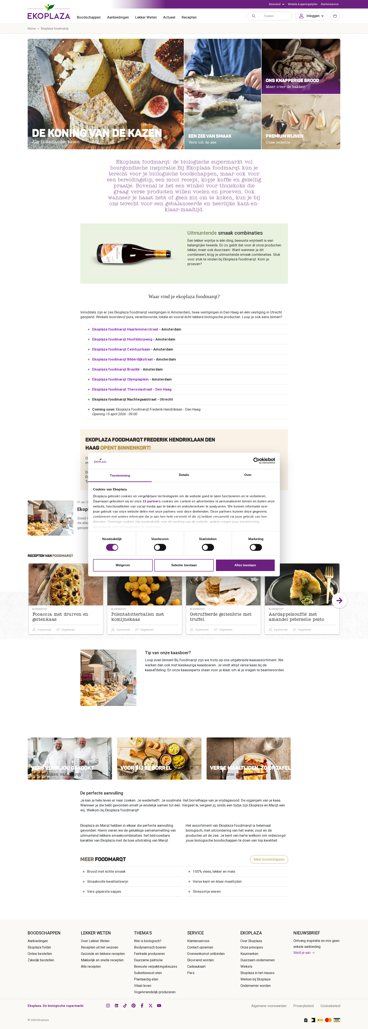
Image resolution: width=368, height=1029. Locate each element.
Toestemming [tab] (120, 475)
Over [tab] (248, 475)
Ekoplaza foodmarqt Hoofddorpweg (122, 339)
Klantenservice (330, 4)
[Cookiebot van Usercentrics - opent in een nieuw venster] (256, 461)
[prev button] (28, 600)
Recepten (189, 17)
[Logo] (49, 11)
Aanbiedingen (118, 17)
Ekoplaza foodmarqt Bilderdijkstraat (122, 359)
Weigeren (123, 565)
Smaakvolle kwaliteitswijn (107, 881)
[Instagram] (108, 1005)
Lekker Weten (146, 17)
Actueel (169, 17)
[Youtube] (159, 1005)
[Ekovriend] (276, 4)
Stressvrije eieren (207, 891)
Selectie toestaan (184, 565)
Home (32, 28)
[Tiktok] (125, 1005)
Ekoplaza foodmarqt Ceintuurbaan (121, 349)
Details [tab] (184, 475)
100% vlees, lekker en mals (214, 871)
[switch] (160, 547)
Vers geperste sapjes (104, 891)
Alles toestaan (245, 565)
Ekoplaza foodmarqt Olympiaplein (120, 379)
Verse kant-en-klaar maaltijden (217, 881)
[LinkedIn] (116, 1005)
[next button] (339, 600)
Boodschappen (89, 17)
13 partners (152, 501)
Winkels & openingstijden (303, 4)
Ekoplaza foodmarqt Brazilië (116, 369)
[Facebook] (142, 1005)
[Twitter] (150, 1005)
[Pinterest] (133, 1005)
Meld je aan (301, 953)
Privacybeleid (303, 1006)
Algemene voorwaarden (268, 1006)
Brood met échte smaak (106, 871)
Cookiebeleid (330, 1006)
